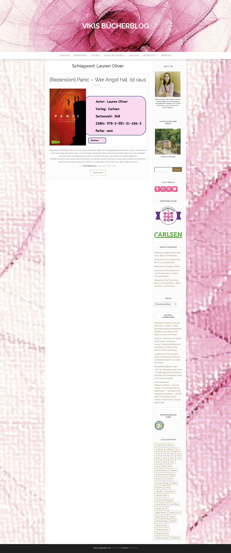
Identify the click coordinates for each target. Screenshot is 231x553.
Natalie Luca (175, 513)
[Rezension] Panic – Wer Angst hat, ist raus (98, 80)
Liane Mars (173, 504)
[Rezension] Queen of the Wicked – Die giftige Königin (167, 400)
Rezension (97, 85)
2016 (172, 453)
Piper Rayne (161, 517)
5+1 (177, 449)
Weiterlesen (98, 172)
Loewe (159, 508)
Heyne (174, 483)
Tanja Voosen (161, 525)
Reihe (173, 521)
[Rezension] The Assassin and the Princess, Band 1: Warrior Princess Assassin (167, 273)
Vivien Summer (162, 538)
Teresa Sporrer (162, 529)
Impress (159, 487)
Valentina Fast (162, 534)
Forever (169, 479)
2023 (165, 462)
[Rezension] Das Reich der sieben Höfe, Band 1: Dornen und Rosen (168, 332)
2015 (165, 453)
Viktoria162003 (90, 166)
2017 (178, 453)
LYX (166, 508)
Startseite (65, 55)
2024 (172, 462)
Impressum (166, 55)
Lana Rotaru (161, 504)
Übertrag (175, 538)
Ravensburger (162, 521)
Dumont (159, 479)
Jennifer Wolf (161, 496)
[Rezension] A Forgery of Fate (167, 266)
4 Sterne (159, 449)
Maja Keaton (161, 513)
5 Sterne (169, 449)
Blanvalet (167, 466)
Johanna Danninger (164, 500)
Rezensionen (80, 55)
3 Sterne (169, 445)
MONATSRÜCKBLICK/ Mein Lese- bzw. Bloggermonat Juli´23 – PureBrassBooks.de (168, 370)
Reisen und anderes (114, 55)
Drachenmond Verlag (165, 475)
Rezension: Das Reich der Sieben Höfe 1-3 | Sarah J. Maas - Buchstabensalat (167, 326)
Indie (167, 487)
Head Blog (133, 548)
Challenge (134, 55)
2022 (158, 462)
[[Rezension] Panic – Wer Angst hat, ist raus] (98, 117)
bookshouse (161, 470)
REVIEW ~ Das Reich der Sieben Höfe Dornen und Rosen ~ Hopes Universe (167, 341)
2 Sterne (159, 445)
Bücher (95, 55)
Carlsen (173, 470)
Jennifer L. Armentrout (165, 491)
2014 (158, 453)
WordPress (116, 548)
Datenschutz (149, 55)
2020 (172, 458)
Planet (172, 517)
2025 (158, 466)
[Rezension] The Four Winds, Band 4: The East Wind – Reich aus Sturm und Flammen (167, 283)
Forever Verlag (162, 483)
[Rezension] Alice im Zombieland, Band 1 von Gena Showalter (167, 360)
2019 (165, 458)
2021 (179, 458)
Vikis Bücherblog (115, 26)
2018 (158, 458)
